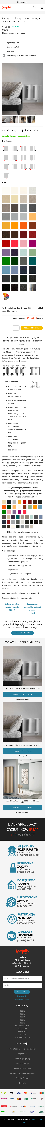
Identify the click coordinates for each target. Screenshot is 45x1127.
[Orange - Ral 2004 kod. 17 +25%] (23, 226)
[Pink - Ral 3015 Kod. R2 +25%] (23, 244)
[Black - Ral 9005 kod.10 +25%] (15, 279)
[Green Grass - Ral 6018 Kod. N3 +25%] (6, 261)
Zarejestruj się (22, 996)
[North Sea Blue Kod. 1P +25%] (32, 261)
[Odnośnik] (6, 8)
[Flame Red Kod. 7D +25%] (32, 235)
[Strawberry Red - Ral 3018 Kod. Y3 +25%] (15, 244)
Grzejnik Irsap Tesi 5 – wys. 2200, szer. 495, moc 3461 (22, 802)
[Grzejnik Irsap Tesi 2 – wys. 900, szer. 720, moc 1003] (22, 647)
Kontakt (22, 1083)
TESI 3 (22, 1014)
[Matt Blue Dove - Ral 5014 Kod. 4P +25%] (15, 270)
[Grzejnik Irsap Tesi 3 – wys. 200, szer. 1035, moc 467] (22, 704)
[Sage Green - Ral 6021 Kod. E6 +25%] (32, 252)
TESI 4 (22, 1017)
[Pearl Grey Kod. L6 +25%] (6, 217)
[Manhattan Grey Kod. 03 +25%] (23, 217)
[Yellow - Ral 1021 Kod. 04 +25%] (6, 226)
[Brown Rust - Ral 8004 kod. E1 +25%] (32, 226)
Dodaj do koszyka (31, 328)
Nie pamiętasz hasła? (22, 999)
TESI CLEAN (22, 1029)
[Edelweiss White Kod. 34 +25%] (15, 190)
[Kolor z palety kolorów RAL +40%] (6, 297)
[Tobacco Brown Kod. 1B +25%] (15, 208)
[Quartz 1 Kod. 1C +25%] (6, 199)
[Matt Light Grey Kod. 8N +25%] (15, 217)
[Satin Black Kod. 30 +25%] (6, 288)
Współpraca (22, 1054)
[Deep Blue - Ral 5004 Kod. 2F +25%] (32, 270)
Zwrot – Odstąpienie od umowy (22, 1073)
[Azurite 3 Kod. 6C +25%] (23, 270)
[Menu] (42, 7)
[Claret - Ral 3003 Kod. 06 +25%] (23, 235)
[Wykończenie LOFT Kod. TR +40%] (32, 288)
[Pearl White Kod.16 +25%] (32, 190)
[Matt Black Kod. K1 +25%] (23, 279)
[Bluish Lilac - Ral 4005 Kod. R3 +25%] (6, 252)
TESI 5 (22, 1020)
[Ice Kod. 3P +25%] (23, 252)
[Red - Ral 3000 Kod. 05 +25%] (6, 244)
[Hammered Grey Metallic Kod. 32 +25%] (23, 288)
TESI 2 (22, 1011)
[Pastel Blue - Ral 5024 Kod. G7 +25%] (6, 270)
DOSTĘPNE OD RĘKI (22, 1038)
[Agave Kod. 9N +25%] (23, 261)
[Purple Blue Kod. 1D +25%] (15, 252)
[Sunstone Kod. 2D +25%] (6, 208)
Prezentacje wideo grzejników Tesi (22, 1049)
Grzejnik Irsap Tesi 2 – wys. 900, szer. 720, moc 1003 (22, 688)
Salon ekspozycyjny (22, 1059)
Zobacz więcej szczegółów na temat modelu (32, 607)
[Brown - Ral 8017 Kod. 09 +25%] (15, 235)
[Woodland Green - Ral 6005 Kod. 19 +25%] (15, 261)
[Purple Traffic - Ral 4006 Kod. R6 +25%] (32, 244)
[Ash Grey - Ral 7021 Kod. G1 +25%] (6, 279)
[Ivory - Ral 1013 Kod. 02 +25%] (15, 199)
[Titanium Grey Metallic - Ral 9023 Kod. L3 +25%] (23, 208)
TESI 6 (22, 1023)
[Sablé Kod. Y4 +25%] (23, 199)
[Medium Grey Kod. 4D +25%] (32, 208)
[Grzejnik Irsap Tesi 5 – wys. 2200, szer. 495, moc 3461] (22, 761)
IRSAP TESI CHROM (22, 1026)
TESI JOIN (22, 1035)
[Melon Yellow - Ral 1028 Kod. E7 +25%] (15, 226)
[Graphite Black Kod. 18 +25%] (32, 279)
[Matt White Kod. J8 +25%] (23, 190)
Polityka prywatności (22, 1068)
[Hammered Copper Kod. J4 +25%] (6, 235)
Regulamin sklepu (22, 1063)
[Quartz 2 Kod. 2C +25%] (32, 199)
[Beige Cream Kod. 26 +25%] (32, 217)
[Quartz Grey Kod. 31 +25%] (15, 288)
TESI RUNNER (22, 1032)
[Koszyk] (34, 7)
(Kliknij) (12, 610)
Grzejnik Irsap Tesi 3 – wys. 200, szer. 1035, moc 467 (22, 745)
